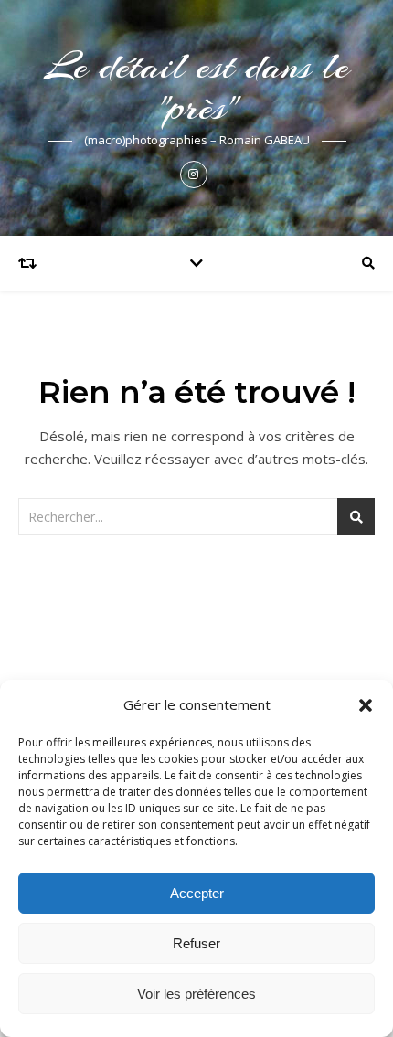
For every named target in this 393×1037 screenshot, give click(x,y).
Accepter (197, 893)
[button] (365, 705)
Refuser (196, 943)
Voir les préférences (196, 993)
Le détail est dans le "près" (197, 87)
